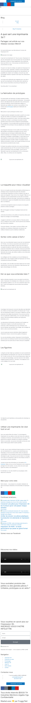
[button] (15, 15)
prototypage (10, 106)
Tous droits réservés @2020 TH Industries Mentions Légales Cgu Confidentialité (15, 695)
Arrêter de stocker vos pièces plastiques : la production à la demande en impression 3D (15, 518)
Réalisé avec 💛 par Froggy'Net (14, 701)
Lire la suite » (4, 509)
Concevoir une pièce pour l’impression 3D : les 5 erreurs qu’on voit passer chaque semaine (15, 505)
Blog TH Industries (17, 28)
